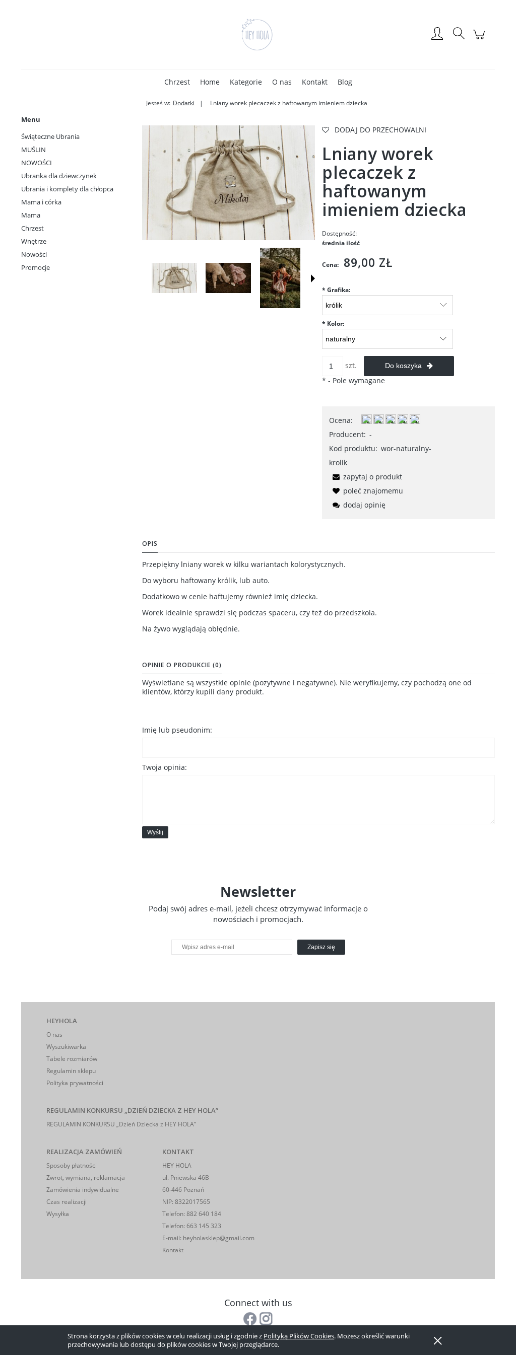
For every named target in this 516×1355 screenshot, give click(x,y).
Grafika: (336, 290)
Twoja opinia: (164, 767)
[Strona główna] (258, 34)
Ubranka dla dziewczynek (59, 175)
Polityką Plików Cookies (299, 1335)
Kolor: (333, 323)
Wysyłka (57, 1213)
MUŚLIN (33, 149)
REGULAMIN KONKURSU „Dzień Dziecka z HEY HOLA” (121, 1124)
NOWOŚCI (36, 162)
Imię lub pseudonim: (177, 730)
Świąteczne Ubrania (50, 136)
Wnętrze (33, 241)
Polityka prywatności (74, 1083)
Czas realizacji (66, 1201)
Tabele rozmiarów (71, 1058)
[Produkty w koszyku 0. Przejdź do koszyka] (480, 39)
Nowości (34, 254)
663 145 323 (203, 1226)
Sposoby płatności (71, 1165)
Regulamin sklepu (71, 1070)
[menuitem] (177, 81)
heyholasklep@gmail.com (218, 1238)
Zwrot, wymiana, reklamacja (85, 1177)
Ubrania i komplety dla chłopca (67, 188)
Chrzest (32, 228)
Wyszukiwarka (66, 1046)
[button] (313, 278)
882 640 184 (203, 1213)
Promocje (35, 267)
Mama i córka (41, 201)
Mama (30, 215)
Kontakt (172, 1250)
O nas (54, 1034)
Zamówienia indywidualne (82, 1189)
